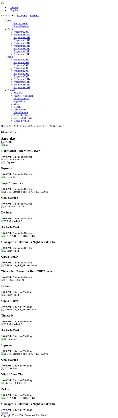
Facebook (34, 15)
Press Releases (21, 23)
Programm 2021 (21, 62)
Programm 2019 (21, 65)
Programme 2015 (22, 48)
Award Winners (21, 98)
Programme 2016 (22, 45)
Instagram (22, 15)
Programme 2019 (22, 37)
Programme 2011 (22, 87)
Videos (17, 104)
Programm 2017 (21, 70)
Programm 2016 (21, 73)
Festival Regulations (23, 95)
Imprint (4, 412)
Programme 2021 (22, 34)
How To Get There (23, 118)
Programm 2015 (21, 76)
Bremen (11, 29)
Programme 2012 (22, 84)
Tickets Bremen (21, 120)
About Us (18, 93)
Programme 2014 (22, 51)
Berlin (10, 57)
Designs (17, 107)
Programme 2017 (22, 43)
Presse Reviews (21, 26)
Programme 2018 (22, 40)
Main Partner (20, 109)
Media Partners (21, 112)
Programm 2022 (21, 32)
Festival (11, 90)
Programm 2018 (21, 68)
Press (9, 20)
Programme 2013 (22, 54)
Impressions (19, 101)
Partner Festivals (22, 115)
